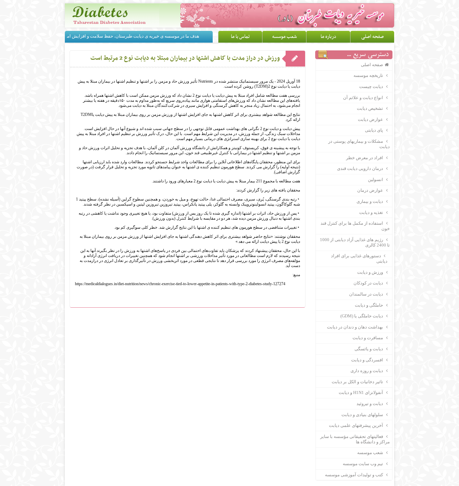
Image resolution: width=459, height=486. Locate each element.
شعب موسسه (284, 36)
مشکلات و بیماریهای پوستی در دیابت (358, 144)
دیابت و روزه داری (367, 370)
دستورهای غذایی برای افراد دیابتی (361, 258)
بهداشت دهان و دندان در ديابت (355, 326)
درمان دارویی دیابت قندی (360, 168)
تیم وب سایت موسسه (363, 463)
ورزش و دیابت (370, 272)
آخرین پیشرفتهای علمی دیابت (356, 425)
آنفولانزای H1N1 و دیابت (361, 392)
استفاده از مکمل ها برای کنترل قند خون (355, 226)
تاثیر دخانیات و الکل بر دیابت (358, 381)
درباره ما (328, 36)
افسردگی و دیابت (367, 359)
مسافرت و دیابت (368, 337)
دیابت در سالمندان (366, 294)
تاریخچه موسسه (368, 75)
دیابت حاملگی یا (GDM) (362, 315)
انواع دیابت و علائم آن (363, 97)
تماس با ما (240, 36)
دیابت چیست (371, 86)
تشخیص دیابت (370, 108)
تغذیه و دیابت (371, 212)
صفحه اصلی (372, 36)
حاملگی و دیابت (369, 305)
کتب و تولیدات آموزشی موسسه (354, 474)
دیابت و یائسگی (369, 348)
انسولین (376, 179)
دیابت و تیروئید (370, 403)
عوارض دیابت (371, 119)
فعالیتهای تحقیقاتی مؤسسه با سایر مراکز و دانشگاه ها (354, 439)
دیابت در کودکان (368, 282)
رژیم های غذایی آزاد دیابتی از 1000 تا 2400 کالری (354, 242)
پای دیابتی (374, 130)
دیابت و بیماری (370, 201)
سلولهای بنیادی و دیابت (362, 414)
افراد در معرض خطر (365, 157)
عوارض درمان (370, 190)
